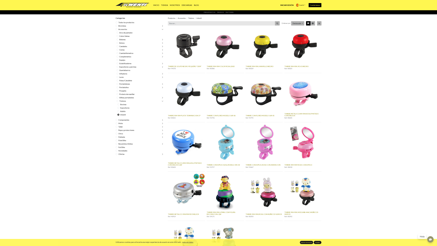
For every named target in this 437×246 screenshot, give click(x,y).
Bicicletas (122, 26)
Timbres (122, 101)
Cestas (122, 50)
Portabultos (124, 87)
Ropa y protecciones (126, 130)
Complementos (125, 56)
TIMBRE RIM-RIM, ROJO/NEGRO (296, 66)
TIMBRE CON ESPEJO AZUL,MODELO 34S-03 (223, 165)
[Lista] (312, 23)
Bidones (122, 39)
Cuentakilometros (126, 53)
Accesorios (122, 29)
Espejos (122, 60)
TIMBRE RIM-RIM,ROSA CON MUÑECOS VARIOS (264, 214)
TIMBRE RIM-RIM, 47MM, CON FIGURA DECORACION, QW (221, 213)
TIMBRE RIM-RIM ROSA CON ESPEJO (298, 165)
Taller (120, 127)
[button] (297, 23)
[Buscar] (277, 23)
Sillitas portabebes (126, 97)
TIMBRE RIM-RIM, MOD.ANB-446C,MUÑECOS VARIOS (301, 213)
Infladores (123, 74)
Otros (120, 133)
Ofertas (121, 154)
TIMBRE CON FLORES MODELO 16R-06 (221, 116)
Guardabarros (124, 70)
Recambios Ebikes (125, 144)
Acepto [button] (317, 242)
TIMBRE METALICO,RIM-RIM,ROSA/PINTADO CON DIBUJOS (301, 115)
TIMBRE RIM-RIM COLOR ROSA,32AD (221, 66)
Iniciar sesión (287, 5)
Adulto (123, 111)
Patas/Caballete (125, 80)
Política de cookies (187, 242)
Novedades (122, 151)
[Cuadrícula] (308, 23)
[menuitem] (156, 5)
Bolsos (122, 43)
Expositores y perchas (127, 67)
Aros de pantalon (125, 33)
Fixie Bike (122, 140)
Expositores (125, 108)
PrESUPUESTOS (209, 12)
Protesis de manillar (127, 94)
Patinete (121, 137)
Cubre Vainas (124, 36)
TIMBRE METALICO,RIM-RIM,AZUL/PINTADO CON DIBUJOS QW (185, 164)
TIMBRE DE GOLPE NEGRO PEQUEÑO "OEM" (184, 66)
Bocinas (123, 104)
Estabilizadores (125, 63)
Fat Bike (121, 147)
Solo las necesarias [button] (306, 242)
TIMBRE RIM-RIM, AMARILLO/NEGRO (259, 66)
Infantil (123, 115)
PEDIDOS (220, 12)
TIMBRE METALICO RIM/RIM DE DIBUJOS (183, 214)
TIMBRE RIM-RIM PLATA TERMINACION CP (184, 116)
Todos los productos (126, 22)
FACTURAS (230, 12)
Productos (171, 18)
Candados (123, 46)
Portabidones (124, 84)
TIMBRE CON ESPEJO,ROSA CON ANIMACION (263, 165)
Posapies (122, 91)
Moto (120, 123)
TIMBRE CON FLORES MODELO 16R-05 (260, 116)
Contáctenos (315, 5)
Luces (121, 77)
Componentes (123, 120)
